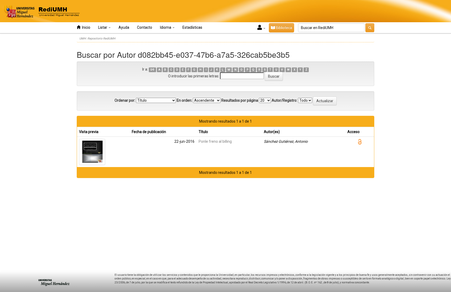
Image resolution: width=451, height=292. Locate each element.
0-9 (152, 69)
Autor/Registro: (284, 100)
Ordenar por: (125, 100)
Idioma (166, 27)
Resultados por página (239, 100)
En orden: (184, 100)
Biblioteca (283, 28)
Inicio (85, 27)
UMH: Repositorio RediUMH (97, 38)
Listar (103, 27)
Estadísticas (192, 27)
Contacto (144, 27)
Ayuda (123, 27)
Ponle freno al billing (215, 141)
